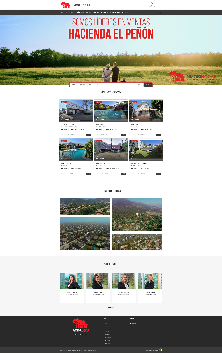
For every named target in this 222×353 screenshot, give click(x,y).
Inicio (62, 12)
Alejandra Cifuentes (149, 292)
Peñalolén (85, 233)
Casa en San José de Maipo (103, 163)
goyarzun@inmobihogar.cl (72, 294)
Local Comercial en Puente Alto (69, 124)
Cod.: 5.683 (64, 141)
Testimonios (96, 12)
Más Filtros (138, 84)
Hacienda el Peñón (115, 12)
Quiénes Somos (80, 12)
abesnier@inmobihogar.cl (98, 294)
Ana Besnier (98, 292)
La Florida (137, 241)
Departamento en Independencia (139, 163)
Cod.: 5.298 (99, 141)
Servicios (88, 12)
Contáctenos (125, 12)
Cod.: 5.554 (64, 102)
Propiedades (69, 12)
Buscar (148, 84)
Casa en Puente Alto (101, 124)
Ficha (88, 134)
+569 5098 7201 (135, 323)
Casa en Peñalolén (66, 163)
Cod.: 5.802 (134, 141)
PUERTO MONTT (104, 12)
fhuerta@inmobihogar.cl (123, 294)
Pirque (137, 213)
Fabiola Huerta (124, 292)
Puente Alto (85, 205)
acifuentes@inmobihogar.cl (150, 294)
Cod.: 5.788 (134, 102)
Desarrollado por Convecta (152, 350)
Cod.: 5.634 (99, 102)
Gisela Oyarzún (72, 292)
